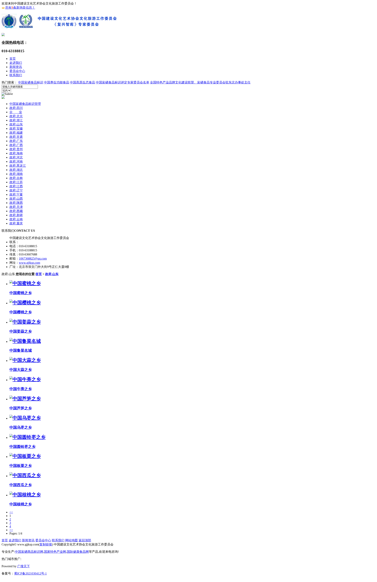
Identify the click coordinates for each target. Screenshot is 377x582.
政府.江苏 (16, 182)
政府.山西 (16, 198)
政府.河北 (16, 157)
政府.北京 (16, 116)
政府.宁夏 (16, 194)
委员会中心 (17, 71)
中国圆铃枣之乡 (22, 447)
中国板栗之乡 (20, 466)
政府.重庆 (16, 223)
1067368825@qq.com (33, 258)
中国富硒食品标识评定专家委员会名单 (122, 82)
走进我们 (15, 62)
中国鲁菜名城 (20, 350)
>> (11, 530)
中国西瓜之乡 (20, 485)
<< (11, 512)
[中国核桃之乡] (25, 494)
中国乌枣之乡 (20, 427)
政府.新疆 (16, 215)
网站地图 (71, 540)
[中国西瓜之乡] (25, 475)
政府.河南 (16, 161)
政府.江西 (16, 186)
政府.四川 (16, 108)
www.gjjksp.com (29, 262)
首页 (12, 58)
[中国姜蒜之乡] (25, 321)
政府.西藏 (16, 211)
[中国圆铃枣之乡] (27, 437)
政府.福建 (16, 132)
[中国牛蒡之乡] (25, 379)
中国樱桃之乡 (20, 312)
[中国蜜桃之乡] (25, 283)
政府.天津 (16, 207)
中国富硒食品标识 (30, 82)
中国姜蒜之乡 (20, 331)
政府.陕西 (16, 202)
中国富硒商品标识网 (29, 551)
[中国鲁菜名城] (25, 341)
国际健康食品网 (78, 551)
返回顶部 (85, 540)
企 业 (15, 112)
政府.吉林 (16, 178)
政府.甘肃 (16, 136)
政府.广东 (16, 141)
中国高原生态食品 (82, 82)
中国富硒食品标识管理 (25, 103)
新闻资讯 (15, 67)
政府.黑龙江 (17, 165)
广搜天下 (23, 566)
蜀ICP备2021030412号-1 (30, 573)
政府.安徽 (16, 128)
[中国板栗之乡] (25, 456)
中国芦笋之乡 (20, 408)
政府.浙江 (16, 120)
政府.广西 (16, 145)
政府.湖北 (16, 169)
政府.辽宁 (16, 190)
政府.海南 (16, 153)
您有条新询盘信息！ (20, 7)
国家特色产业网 (55, 551)
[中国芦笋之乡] (25, 398)
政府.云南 (16, 219)
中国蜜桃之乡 (20, 293)
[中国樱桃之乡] (25, 302)
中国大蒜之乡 (20, 370)
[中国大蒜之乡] (25, 360)
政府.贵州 (16, 149)
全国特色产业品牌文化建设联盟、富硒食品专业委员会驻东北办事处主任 (200, 82)
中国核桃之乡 (20, 504)
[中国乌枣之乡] (25, 417)
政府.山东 (16, 124)
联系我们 (15, 75)
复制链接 (45, 544)
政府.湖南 (16, 174)
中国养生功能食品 (56, 82)
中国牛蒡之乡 (20, 389)
